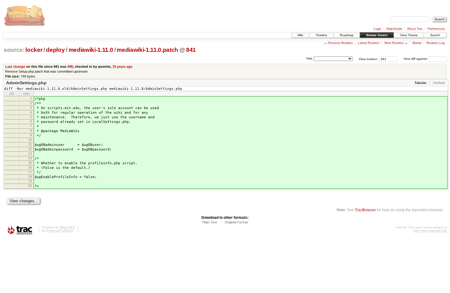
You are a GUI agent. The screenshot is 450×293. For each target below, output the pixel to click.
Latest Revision (369, 42)
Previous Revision (340, 42)
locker (33, 50)
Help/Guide (394, 28)
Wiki (300, 35)
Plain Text (209, 222)
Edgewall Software (60, 230)
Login (377, 28)
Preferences (436, 28)
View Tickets (409, 35)
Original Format (236, 222)
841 (191, 50)
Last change (15, 66)
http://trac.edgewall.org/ (430, 230)
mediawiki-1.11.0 (91, 50)
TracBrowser (365, 210)
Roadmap (347, 35)
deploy (55, 50)
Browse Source (377, 35)
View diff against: (416, 58)
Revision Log (435, 42)
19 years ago (122, 66)
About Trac (415, 28)
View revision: (368, 58)
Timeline (321, 35)
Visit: (309, 58)
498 (70, 66)
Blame (417, 42)
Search (435, 35)
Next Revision (394, 42)
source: (14, 50)
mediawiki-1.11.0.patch (147, 50)
